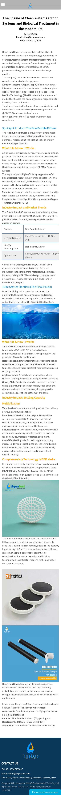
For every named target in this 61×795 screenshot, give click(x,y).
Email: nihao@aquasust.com (15, 773)
